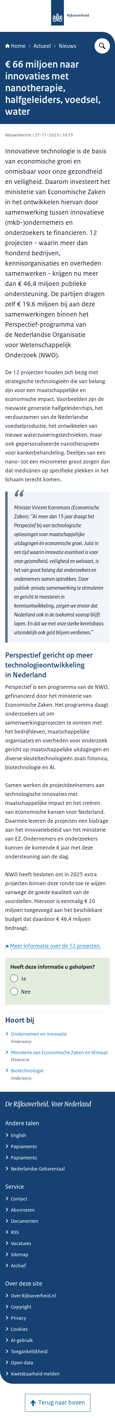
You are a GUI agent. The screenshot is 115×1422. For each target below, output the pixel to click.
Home (18, 45)
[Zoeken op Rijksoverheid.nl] (102, 46)
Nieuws (67, 45)
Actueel (42, 45)
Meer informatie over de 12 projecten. (55, 945)
